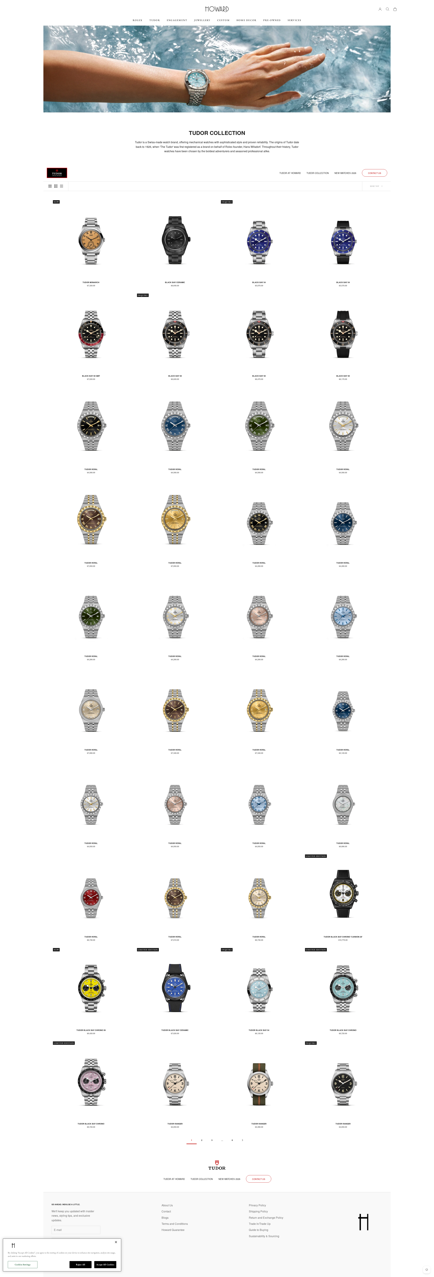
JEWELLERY (202, 20)
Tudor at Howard (290, 173)
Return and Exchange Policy (266, 1218)
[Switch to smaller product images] (55, 186)
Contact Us (374, 173)
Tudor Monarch (91, 282)
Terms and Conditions (175, 1224)
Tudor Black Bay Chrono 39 (91, 1030)
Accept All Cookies (105, 1264)
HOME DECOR (246, 20)
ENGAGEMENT (177, 20)
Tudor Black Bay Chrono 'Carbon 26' (343, 936)
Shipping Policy (258, 1211)
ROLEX (138, 20)
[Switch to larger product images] (50, 186)
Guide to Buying (258, 1230)
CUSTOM (223, 20)
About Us (167, 1205)
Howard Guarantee (173, 1230)
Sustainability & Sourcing (264, 1236)
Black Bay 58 (175, 376)
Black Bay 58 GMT (91, 376)
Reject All (80, 1264)
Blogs (165, 1218)
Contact (166, 1211)
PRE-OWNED (272, 20)
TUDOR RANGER (175, 1123)
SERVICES (294, 20)
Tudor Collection (318, 173)
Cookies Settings (23, 1264)
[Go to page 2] (242, 1140)
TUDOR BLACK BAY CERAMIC (175, 1030)
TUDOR (154, 20)
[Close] (116, 1242)
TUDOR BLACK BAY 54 (259, 1030)
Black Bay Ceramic (175, 282)
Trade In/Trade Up (260, 1224)
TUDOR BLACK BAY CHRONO (343, 1030)
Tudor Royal (91, 469)
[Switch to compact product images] (61, 186)
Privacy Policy (257, 1205)
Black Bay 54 (259, 282)
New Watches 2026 (345, 173)
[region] (62, 1255)
